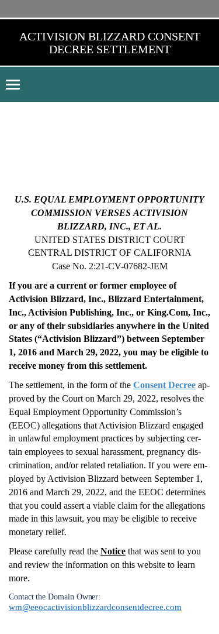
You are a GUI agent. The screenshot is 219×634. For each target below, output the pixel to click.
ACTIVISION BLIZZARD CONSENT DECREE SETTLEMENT (109, 43)
